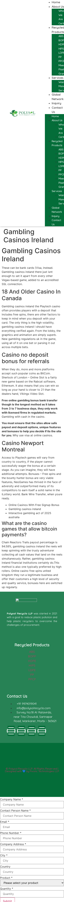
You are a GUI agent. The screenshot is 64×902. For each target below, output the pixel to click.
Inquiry (56, 103)
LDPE (32, 670)
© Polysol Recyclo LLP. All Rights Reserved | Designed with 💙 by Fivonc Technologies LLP (32, 770)
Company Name (11, 799)
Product (6, 877)
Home (56, 2)
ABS (61, 36)
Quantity (6, 888)
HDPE (32, 661)
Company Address (13, 844)
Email (4, 821)
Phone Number (10, 833)
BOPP (32, 656)
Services (57, 77)
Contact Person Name (15, 810)
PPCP (32, 679)
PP (60, 57)
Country (5, 866)
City (4, 855)
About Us (58, 6)
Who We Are (61, 15)
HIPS (61, 48)
